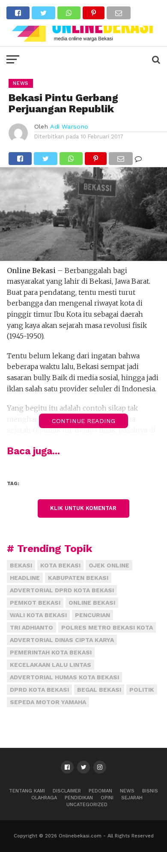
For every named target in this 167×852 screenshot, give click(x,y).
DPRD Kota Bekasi (39, 689)
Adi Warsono (69, 126)
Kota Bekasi (60, 565)
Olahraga (44, 798)
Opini (107, 798)
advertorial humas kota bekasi (64, 677)
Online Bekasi (92, 602)
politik (141, 689)
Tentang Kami (27, 791)
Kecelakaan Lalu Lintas (50, 664)
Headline (25, 577)
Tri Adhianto (31, 627)
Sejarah (132, 798)
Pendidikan (79, 798)
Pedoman (100, 791)
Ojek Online (109, 565)
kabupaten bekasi (78, 577)
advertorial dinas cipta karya (62, 639)
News (127, 791)
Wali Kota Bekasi (38, 615)
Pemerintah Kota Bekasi (51, 652)
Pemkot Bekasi (35, 602)
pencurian (92, 615)
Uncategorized (86, 804)
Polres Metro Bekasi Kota (107, 627)
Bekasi (21, 565)
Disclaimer (67, 791)
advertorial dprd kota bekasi (62, 590)
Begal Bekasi (99, 689)
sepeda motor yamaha (48, 702)
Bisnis (150, 791)
